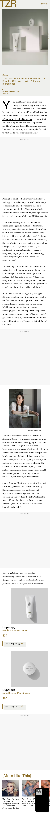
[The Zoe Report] (8, 3)
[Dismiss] (46, 790)
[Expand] (38, 790)
